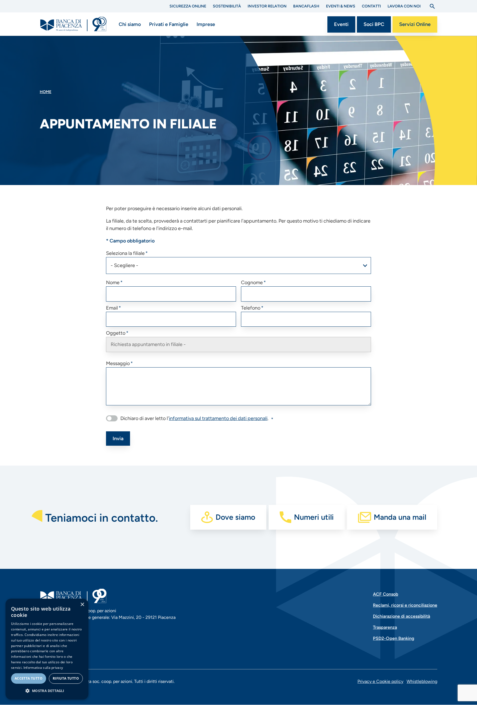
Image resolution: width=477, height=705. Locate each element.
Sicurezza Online (187, 6)
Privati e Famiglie (168, 24)
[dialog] (47, 649)
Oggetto (115, 333)
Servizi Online (415, 24)
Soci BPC (374, 24)
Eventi (341, 24)
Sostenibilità (227, 6)
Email (112, 308)
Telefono (250, 308)
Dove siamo (235, 517)
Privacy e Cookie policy (380, 681)
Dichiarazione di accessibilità (401, 616)
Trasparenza (385, 627)
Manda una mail (400, 517)
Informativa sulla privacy (43, 667)
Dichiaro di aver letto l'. (194, 418)
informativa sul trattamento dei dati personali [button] (218, 418)
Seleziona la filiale (125, 253)
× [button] (82, 605)
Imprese (206, 24)
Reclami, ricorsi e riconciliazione (405, 605)
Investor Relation (267, 6)
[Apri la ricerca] (432, 6)
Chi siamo (130, 24)
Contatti (371, 6)
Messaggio (118, 363)
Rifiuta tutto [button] (66, 678)
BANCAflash (306, 6)
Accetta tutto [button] (29, 678)
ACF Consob (385, 594)
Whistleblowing (422, 681)
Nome (113, 282)
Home (45, 91)
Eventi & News (340, 6)
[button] (47, 690)
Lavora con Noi (404, 6)
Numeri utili (314, 517)
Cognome (252, 282)
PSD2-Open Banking (393, 638)
